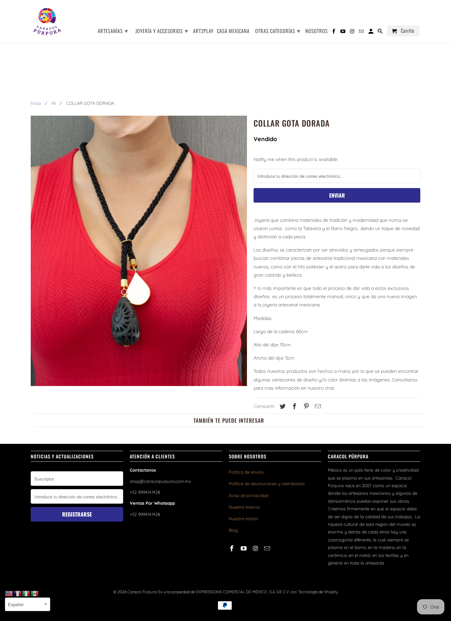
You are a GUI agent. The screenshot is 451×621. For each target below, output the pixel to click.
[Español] (35, 593)
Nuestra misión (243, 518)
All (53, 103)
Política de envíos (246, 472)
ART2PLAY (203, 31)
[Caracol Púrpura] (47, 21)
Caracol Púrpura (141, 591)
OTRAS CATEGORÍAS (277, 30)
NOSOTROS (316, 31)
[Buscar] (381, 32)
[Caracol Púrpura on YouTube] (244, 548)
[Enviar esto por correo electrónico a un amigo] (317, 406)
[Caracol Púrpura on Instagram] (256, 548)
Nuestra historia (244, 507)
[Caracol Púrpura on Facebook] (232, 548)
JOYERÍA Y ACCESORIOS (161, 30)
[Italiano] (26, 593)
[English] (9, 593)
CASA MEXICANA (233, 31)
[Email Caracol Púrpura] (267, 548)
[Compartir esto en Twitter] (281, 406)
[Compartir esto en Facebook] (293, 406)
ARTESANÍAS (113, 30)
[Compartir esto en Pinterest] (305, 406)
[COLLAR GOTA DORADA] (139, 251)
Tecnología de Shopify (318, 591)
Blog (233, 530)
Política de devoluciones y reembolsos (267, 483)
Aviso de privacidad (248, 495)
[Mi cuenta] (371, 32)
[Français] (18, 593)
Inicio (36, 103)
